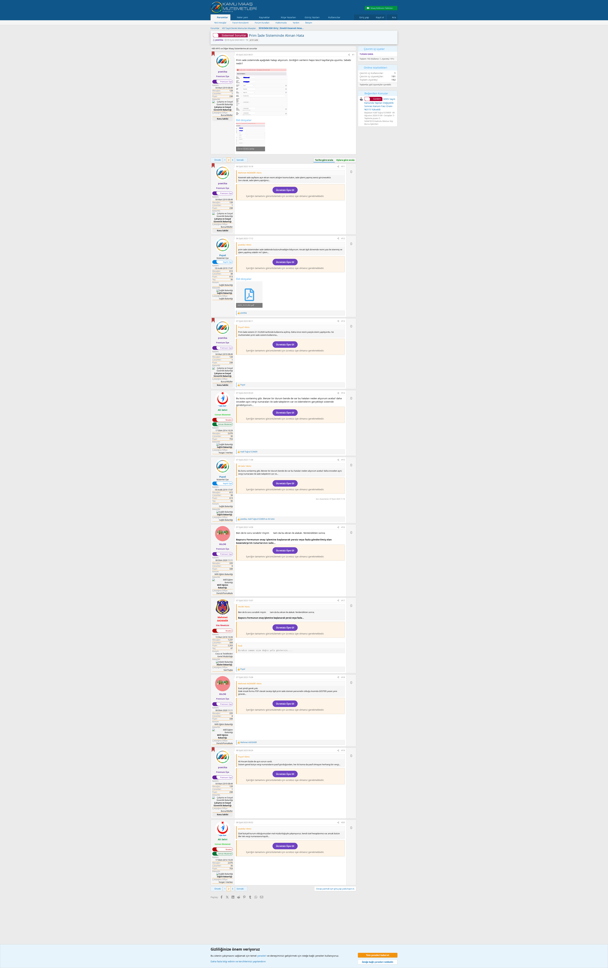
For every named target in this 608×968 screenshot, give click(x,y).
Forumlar (222, 17)
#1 (353, 54)
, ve (257, 519)
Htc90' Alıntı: (244, 606)
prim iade (254, 40)
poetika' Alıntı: (244, 244)
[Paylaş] (349, 55)
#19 (343, 750)
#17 (343, 600)
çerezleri (261, 955)
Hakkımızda (281, 22)
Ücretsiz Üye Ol (285, 190)
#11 (343, 166)
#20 (343, 822)
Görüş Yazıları (312, 17)
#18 (343, 677)
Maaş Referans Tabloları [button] (382, 8)
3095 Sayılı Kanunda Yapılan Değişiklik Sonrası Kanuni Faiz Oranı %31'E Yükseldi (379, 104)
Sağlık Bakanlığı (226, 285)
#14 (343, 393)
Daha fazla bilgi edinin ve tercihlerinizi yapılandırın (238, 961)
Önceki (217, 159)
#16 (343, 527)
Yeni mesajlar (220, 22)
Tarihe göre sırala (324, 160)
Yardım (296, 22)
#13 (343, 321)
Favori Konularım (240, 22)
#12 (343, 238)
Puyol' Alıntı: (244, 327)
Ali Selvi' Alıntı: (244, 466)
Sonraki (240, 159)
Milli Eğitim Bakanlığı (224, 574)
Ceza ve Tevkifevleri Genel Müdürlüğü (224, 655)
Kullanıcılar (334, 17)
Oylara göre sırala (345, 160)
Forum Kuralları (262, 22)
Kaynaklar (264, 17)
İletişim (308, 22)
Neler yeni (242, 17)
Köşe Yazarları (288, 17)
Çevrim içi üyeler (374, 49)
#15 (343, 459)
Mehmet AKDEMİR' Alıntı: (250, 172)
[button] (250, 17)
